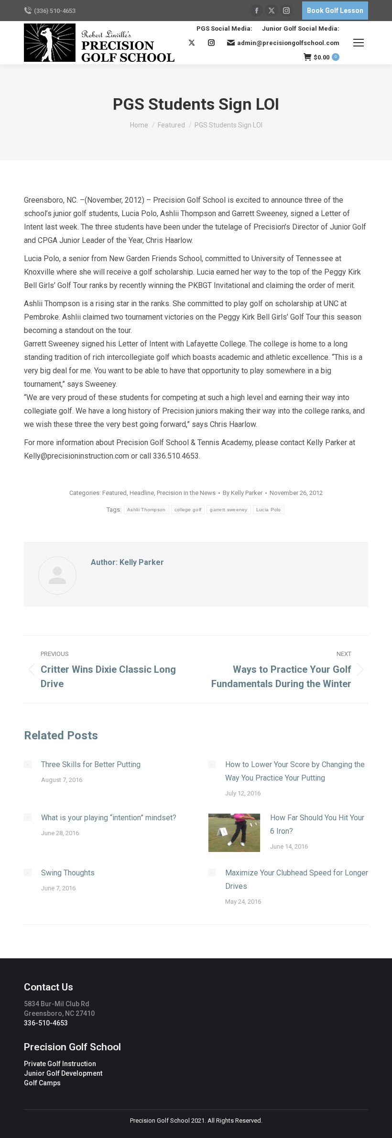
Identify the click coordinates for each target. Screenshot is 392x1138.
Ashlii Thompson (146, 509)
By (242, 492)
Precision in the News (186, 492)
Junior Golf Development (63, 1073)
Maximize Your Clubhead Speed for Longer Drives (296, 879)
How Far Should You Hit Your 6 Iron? (317, 824)
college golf (188, 509)
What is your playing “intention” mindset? (108, 817)
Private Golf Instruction (60, 1064)
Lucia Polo (268, 509)
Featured (114, 492)
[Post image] (28, 764)
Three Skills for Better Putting (91, 764)
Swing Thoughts (68, 872)
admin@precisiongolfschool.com (288, 42)
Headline (142, 492)
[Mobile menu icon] (358, 42)
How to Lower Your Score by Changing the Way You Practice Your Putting (295, 771)
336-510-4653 (46, 1023)
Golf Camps (42, 1083)
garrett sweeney (229, 509)
